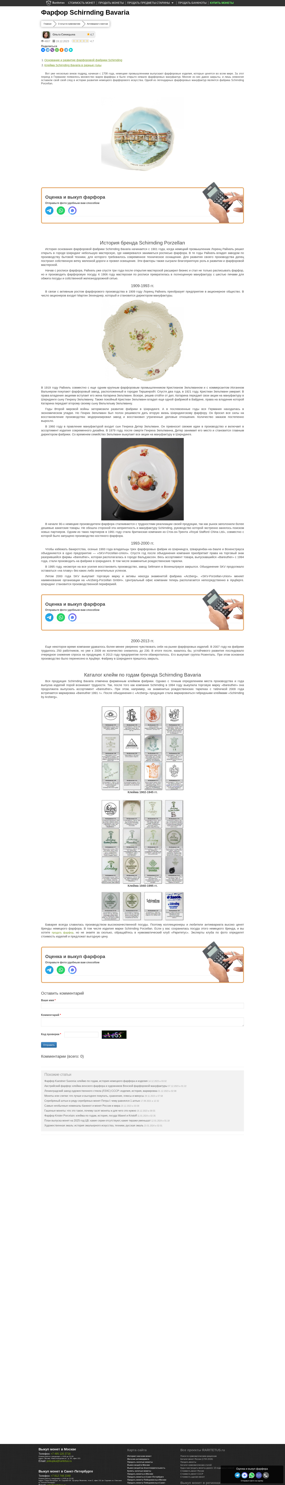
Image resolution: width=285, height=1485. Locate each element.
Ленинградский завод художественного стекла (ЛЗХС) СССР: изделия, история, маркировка (100, 1090)
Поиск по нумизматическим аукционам (198, 1456)
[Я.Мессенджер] (71, 50)
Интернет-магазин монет (139, 1456)
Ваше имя (47, 1000)
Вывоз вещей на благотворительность (146, 1468)
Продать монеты (111, 2)
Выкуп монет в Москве (57, 1449)
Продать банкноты (192, 2)
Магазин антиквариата (138, 1459)
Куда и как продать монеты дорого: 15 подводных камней (207, 1468)
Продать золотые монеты (140, 1462)
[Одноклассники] (61, 50)
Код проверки (50, 1034)
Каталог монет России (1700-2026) (196, 1459)
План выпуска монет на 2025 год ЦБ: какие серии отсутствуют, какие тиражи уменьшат (97, 1120)
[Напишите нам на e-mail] (259, 1475)
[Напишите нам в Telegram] (237, 1475)
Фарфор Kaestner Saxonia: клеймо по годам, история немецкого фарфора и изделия (96, 1081)
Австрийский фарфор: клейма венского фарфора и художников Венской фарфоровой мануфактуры (105, 1086)
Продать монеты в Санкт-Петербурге (145, 1477)
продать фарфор (62, 932)
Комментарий (50, 1015)
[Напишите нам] (244, 1475)
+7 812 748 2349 (61, 1475)
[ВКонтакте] (43, 50)
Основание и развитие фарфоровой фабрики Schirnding (83, 60)
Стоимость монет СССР (191, 1474)
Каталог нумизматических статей (196, 1465)
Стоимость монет (81, 2)
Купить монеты (222, 2)
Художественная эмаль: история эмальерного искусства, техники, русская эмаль (93, 1125)
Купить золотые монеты (139, 1471)
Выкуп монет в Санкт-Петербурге (66, 1471)
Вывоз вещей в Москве (138, 1465)
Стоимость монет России (192, 1471)
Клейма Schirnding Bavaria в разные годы (72, 65)
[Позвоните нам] (266, 1475)
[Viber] (52, 50)
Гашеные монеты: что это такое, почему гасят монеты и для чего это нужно (90, 1110)
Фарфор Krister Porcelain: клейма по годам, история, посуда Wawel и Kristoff (90, 1115)
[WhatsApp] (57, 50)
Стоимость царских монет (192, 1477)
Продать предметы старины (148, 2)
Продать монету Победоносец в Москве (146, 1480)
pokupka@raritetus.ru (59, 1461)
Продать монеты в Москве (140, 1474)
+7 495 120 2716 (61, 1453)
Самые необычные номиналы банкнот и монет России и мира (82, 1105)
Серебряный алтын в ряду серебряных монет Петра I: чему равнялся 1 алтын (92, 1100)
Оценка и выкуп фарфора (252, 1468)
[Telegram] (48, 50)
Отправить (49, 1045)
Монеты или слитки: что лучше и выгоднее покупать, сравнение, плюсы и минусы (94, 1095)
